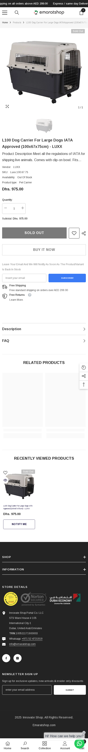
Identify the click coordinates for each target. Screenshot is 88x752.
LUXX (16, 167)
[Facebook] (6, 658)
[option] (44, 70)
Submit (70, 690)
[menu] (4, 12)
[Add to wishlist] (5, 472)
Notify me (19, 524)
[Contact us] (79, 743)
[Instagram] (17, 658)
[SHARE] (82, 233)
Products (17, 22)
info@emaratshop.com (22, 644)
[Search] (16, 12)
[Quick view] (5, 480)
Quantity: (7, 199)
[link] (74, 233)
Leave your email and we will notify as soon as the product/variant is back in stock (43, 267)
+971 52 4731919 (32, 638)
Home (5, 22)
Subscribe (67, 278)
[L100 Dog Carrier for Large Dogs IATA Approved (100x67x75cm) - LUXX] (19, 485)
